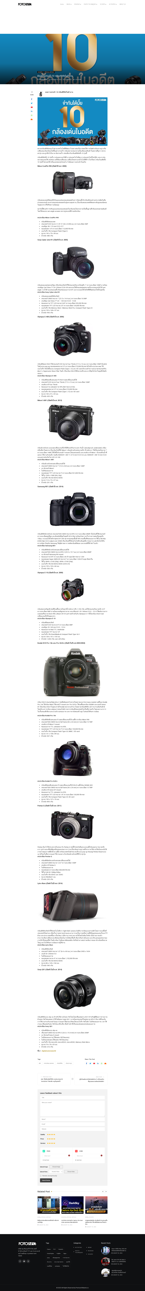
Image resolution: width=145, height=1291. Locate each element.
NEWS (68, 4)
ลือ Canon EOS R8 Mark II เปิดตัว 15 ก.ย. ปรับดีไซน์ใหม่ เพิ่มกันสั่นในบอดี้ (119, 1261)
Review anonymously (49, 1176)
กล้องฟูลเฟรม (56, 1257)
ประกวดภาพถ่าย (58, 1262)
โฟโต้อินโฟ (66, 1266)
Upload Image (44, 1167)
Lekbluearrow (43, 79)
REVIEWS (77, 4)
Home (62, 4)
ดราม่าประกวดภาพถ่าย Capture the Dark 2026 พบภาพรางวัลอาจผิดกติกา (72, 1221)
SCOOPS (102, 4)
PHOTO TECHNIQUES (90, 4)
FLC (54, 1249)
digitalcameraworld (49, 1051)
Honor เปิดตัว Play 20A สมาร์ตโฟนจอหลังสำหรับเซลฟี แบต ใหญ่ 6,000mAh (119, 1251)
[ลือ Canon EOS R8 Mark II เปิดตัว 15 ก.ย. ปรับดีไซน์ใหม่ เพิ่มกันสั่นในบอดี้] (105, 1261)
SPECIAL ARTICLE (46, 1217)
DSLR (40, 1063)
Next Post (99, 1077)
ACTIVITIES (112, 4)
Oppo (64, 1253)
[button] (102, 1191)
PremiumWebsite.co (82, 1288)
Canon (49, 1249)
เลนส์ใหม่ (49, 1266)
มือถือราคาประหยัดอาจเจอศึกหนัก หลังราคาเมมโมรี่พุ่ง (48, 1221)
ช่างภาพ (49, 1262)
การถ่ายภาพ (66, 1257)
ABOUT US (122, 4)
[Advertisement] (72, 21)
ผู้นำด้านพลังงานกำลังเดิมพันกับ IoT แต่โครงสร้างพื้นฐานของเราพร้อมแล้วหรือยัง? (92, 1080)
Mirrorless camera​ (49, 1063)
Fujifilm (59, 1253)
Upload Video (43, 1171)
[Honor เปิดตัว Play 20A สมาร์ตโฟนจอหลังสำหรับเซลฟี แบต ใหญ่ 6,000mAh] (105, 1251)
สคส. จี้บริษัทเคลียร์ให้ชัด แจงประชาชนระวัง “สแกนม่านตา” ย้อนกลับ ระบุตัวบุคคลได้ (52, 1080)
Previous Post (47, 1076)
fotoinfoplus (50, 1253)
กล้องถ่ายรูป (69, 1063)
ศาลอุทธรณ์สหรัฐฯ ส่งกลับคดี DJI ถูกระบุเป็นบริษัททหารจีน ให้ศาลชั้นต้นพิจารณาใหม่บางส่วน (96, 1222)
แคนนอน (57, 1266)
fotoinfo (60, 1249)
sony (48, 1257)
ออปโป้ (68, 1262)
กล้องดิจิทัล (60, 1063)
